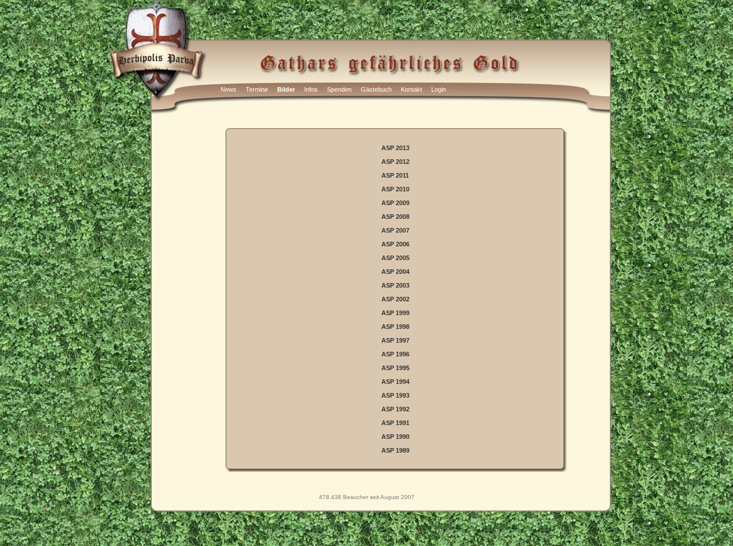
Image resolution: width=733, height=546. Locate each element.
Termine (257, 89)
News (228, 89)
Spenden (339, 89)
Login (438, 89)
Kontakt (411, 89)
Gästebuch (376, 89)
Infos (311, 89)
